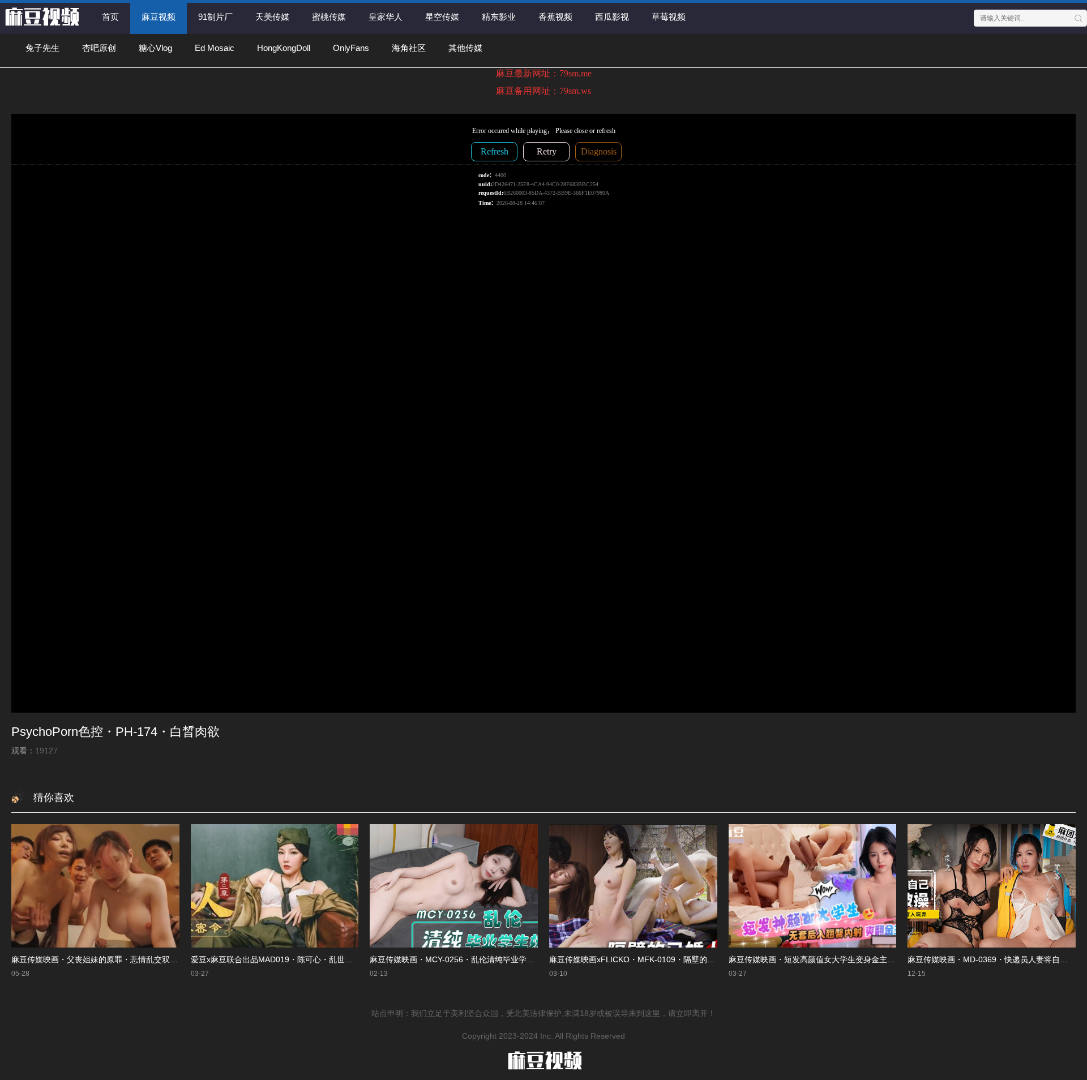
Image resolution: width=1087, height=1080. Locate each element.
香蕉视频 (555, 17)
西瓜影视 (612, 17)
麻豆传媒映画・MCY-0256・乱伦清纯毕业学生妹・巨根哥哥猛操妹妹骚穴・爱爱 (511, 959)
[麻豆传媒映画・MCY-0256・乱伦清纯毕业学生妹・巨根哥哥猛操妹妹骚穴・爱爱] (454, 886)
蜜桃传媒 (329, 17)
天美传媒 (272, 17)
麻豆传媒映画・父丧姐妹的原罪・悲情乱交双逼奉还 (102, 959)
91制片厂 (215, 17)
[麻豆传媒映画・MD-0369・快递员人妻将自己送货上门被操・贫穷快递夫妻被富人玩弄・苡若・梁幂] (992, 886)
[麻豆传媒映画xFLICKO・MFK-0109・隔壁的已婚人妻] (633, 886)
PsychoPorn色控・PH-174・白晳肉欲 (115, 732)
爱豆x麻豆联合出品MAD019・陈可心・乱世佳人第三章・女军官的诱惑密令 (323, 959)
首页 (110, 17)
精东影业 (499, 17)
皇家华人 (386, 17)
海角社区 (409, 48)
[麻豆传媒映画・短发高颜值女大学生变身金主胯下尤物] (813, 886)
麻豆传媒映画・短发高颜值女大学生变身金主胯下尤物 (824, 959)
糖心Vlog (155, 48)
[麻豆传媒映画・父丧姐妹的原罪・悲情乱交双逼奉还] (95, 886)
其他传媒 (465, 48)
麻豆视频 (159, 17)
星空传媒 (442, 17)
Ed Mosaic (214, 48)
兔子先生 (42, 48)
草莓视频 (669, 17)
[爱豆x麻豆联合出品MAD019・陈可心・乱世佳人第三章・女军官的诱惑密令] (275, 886)
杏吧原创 (99, 48)
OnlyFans (351, 48)
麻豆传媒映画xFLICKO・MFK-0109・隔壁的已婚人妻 (644, 959)
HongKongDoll (283, 48)
